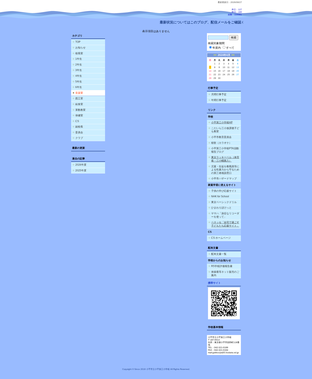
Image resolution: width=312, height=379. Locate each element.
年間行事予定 (218, 100)
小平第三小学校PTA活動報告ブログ (225, 150)
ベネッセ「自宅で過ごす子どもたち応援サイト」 (225, 224)
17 (224, 71)
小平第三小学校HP (222, 122)
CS (77, 121)
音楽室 (79, 92)
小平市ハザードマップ (224, 178)
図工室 (79, 98)
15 (215, 71)
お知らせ (80, 47)
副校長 (79, 126)
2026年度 (80, 164)
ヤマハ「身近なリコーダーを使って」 (225, 215)
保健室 (79, 115)
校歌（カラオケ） (221, 142)
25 (228, 74)
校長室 (79, 53)
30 (219, 78)
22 (215, 74)
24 (224, 74)
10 (224, 67)
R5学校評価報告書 (221, 266)
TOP (77, 41)
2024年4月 (224, 55)
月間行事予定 (218, 94)
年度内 (216, 47)
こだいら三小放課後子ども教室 (225, 130)
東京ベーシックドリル (224, 202)
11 (228, 67)
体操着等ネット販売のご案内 (225, 273)
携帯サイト (214, 282)
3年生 (78, 70)
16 (219, 71)
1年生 (78, 58)
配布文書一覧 (218, 254)
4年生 (78, 75)
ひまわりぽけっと (221, 207)
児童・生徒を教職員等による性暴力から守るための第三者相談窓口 (225, 170)
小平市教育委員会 (221, 137)
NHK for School (220, 196)
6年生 (78, 87)
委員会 (79, 132)
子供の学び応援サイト (224, 190)
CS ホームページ (221, 237)
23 (219, 74)
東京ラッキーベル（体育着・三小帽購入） (225, 159)
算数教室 (80, 109)
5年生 (78, 81)
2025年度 (80, 170)
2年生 (78, 64)
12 (233, 67)
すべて (230, 47)
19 (233, 71)
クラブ (79, 137)
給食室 (79, 104)
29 (215, 78)
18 (228, 71)
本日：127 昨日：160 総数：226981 (235, 12)
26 (233, 74)
